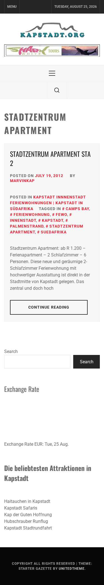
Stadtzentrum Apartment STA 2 (50, 158)
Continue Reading (49, 307)
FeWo (61, 214)
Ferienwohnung (32, 214)
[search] (56, 90)
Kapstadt (52, 220)
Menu (12, 7)
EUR (38, 444)
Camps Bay (77, 208)
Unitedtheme (72, 569)
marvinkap (22, 180)
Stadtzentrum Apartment (46, 229)
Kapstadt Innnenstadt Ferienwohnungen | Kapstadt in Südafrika (48, 203)
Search (11, 351)
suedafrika (54, 232)
